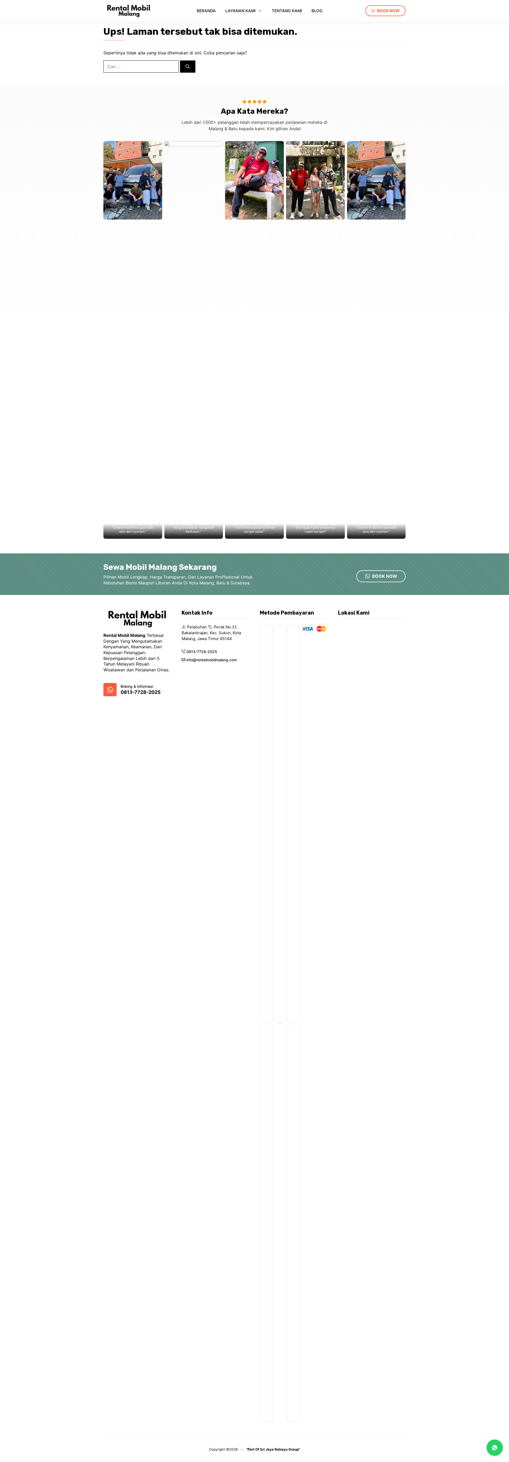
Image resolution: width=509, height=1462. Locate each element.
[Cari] (187, 66)
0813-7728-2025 (141, 692)
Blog (316, 10)
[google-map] (110, 689)
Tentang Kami (287, 10)
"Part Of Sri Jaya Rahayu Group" (273, 1449)
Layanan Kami (240, 10)
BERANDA (206, 10)
